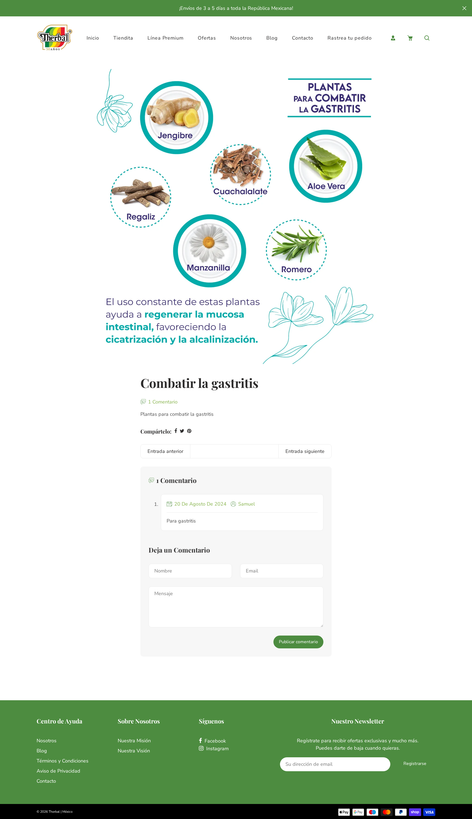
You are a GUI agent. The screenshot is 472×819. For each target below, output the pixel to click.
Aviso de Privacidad (58, 771)
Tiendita (123, 38)
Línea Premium (166, 38)
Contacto (302, 38)
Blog (272, 38)
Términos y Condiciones (62, 761)
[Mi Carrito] (410, 38)
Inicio (93, 38)
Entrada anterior (165, 451)
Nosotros (241, 38)
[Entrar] (393, 38)
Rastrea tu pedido (349, 38)
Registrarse (414, 764)
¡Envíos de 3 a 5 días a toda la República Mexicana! (236, 8)
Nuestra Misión (134, 740)
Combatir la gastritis (199, 382)
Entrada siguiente (304, 451)
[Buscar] (427, 38)
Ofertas (207, 38)
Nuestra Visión (134, 750)
